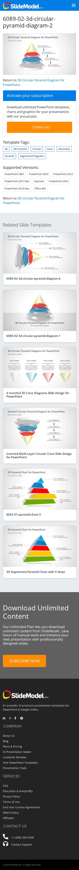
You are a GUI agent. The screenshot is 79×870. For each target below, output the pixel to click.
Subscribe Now (24, 660)
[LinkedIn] (4, 718)
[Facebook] (15, 718)
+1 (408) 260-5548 (22, 837)
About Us (9, 736)
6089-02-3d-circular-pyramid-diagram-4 (33, 278)
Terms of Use (11, 802)
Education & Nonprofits (18, 791)
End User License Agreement (21, 807)
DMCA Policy (11, 812)
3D (6, 149)
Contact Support (21, 844)
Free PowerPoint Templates (20, 762)
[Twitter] (10, 718)
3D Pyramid (20, 149)
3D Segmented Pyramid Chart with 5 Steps (35, 572)
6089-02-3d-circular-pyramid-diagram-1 (33, 336)
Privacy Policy (11, 796)
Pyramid (9, 156)
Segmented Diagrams (32, 156)
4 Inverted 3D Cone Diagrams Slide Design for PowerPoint (37, 394)
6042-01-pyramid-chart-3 (23, 514)
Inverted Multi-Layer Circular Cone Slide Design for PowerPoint (39, 455)
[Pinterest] (21, 718)
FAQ (5, 786)
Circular (36, 149)
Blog (5, 741)
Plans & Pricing (12, 746)
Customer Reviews (14, 757)
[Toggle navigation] (72, 5)
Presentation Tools (15, 768)
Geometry (64, 149)
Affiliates (8, 818)
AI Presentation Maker (17, 752)
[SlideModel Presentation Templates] (23, 5)
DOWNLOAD (41, 127)
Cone (50, 149)
